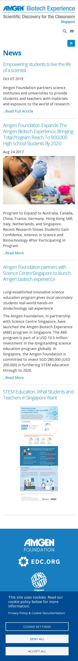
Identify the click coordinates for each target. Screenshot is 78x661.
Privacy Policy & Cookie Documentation (36, 613)
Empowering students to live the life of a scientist (37, 67)
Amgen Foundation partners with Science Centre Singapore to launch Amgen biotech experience (37, 273)
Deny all (37, 639)
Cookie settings (37, 627)
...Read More (13, 252)
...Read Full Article (18, 111)
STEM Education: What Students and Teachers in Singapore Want (38, 394)
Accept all (37, 651)
